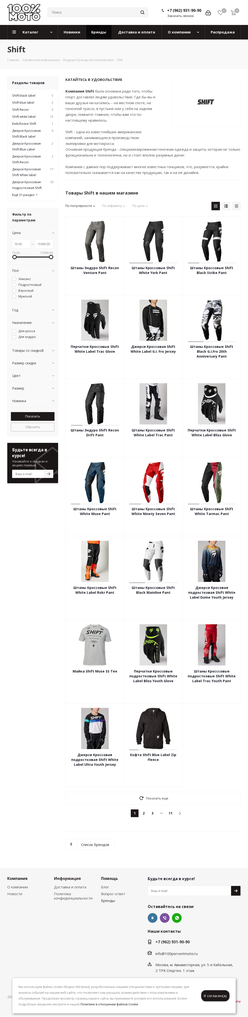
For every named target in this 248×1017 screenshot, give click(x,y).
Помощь (109, 878)
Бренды (108, 900)
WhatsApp (177, 918)
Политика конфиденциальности (73, 895)
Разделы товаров (28, 82)
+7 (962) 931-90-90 (184, 10)
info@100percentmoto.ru (176, 953)
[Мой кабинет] (208, 12)
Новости (14, 893)
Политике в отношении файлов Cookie (109, 1004)
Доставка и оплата (70, 886)
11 (170, 813)
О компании (17, 886)
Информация (67, 878)
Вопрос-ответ (113, 893)
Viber (165, 918)
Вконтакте (152, 918)
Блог (105, 886)
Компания (17, 878)
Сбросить (32, 427)
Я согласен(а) (215, 995)
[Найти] (142, 12)
